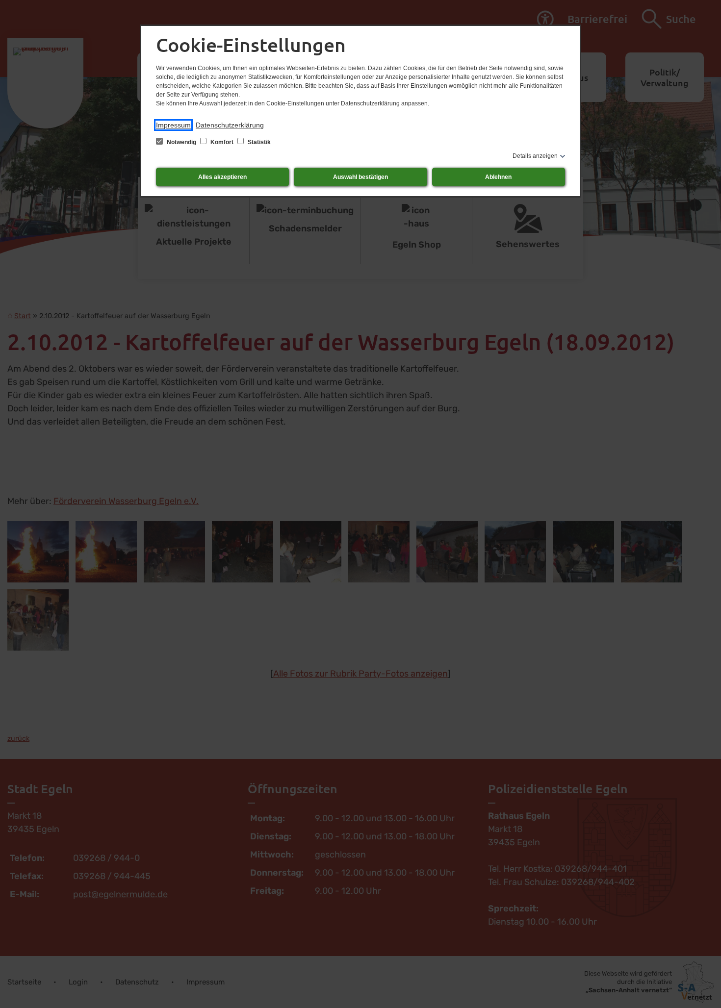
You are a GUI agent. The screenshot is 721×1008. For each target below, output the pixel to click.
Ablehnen (498, 177)
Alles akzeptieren (222, 177)
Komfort (222, 142)
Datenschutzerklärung (230, 125)
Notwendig (181, 142)
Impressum (173, 125)
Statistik (258, 142)
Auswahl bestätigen (360, 177)
